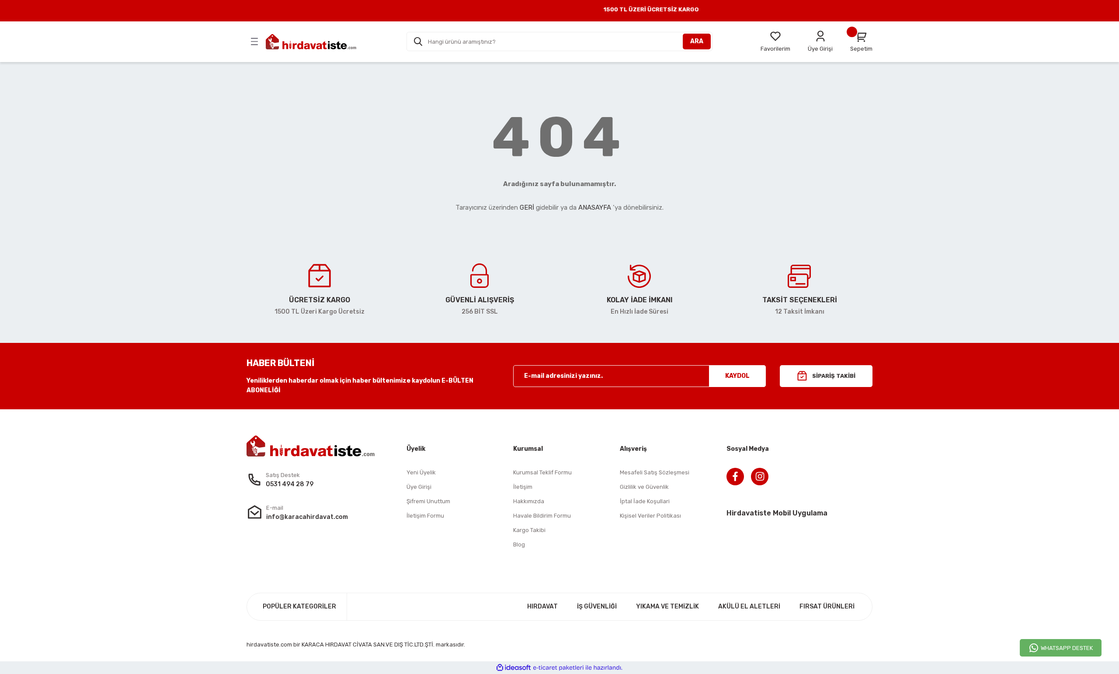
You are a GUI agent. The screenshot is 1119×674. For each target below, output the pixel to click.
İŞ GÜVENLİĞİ (597, 606)
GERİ (527, 207)
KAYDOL (737, 376)
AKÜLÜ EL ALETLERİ (749, 606)
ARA (696, 41)
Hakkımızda (528, 501)
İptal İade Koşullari (645, 501)
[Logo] (311, 41)
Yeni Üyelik (421, 472)
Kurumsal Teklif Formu (542, 472)
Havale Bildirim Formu (542, 515)
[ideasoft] (513, 668)
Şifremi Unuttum (428, 501)
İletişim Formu (425, 515)
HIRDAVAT (542, 606)
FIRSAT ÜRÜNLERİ (827, 606)
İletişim (522, 487)
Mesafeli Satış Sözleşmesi (654, 472)
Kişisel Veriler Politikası (650, 515)
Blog (519, 544)
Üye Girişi (419, 487)
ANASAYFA (594, 207)
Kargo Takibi (529, 530)
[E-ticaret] (558, 667)
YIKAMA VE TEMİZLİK (667, 606)
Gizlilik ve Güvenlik (644, 487)
